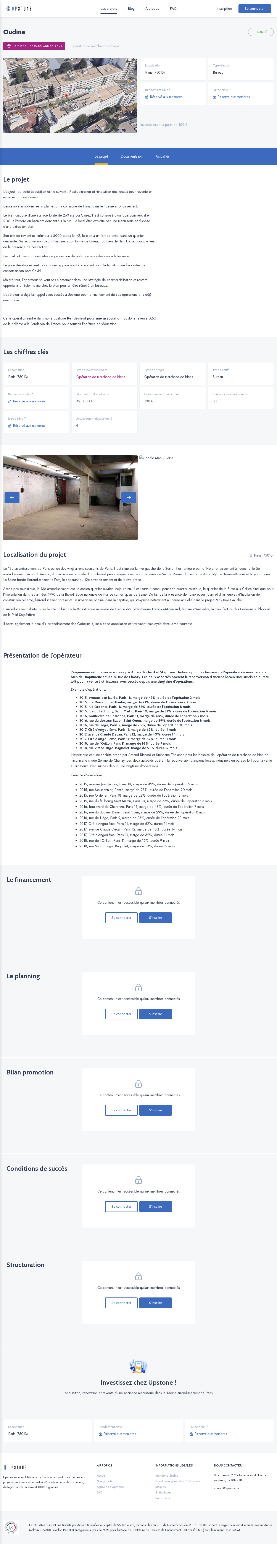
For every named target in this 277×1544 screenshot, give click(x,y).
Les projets (109, 8)
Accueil (101, 1476)
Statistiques (163, 1492)
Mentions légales (166, 1476)
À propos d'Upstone (110, 1487)
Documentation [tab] (132, 156)
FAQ (173, 8)
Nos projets (105, 1481)
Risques (160, 1487)
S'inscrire (155, 918)
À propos (152, 8)
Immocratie (163, 1498)
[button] (12, 497)
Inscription (224, 8)
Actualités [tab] (163, 156)
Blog (131, 8)
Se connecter (255, 9)
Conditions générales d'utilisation (177, 1481)
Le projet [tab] (101, 156)
